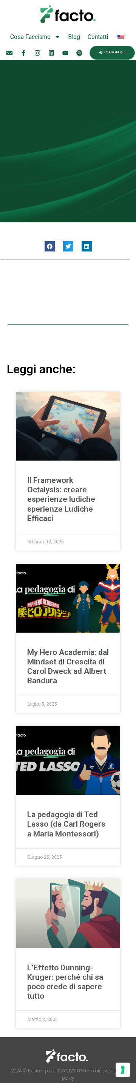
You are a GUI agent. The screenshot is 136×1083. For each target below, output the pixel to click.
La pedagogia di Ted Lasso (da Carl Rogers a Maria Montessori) (66, 824)
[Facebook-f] (23, 53)
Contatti (98, 36)
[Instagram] (37, 53)
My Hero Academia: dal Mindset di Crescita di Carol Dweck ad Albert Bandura (68, 667)
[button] (50, 246)
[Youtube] (65, 53)
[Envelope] (9, 53)
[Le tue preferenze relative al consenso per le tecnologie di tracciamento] (123, 1070)
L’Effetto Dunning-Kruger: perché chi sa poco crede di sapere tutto (65, 982)
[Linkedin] (51, 53)
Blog (74, 36)
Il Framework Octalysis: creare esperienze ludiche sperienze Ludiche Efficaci (61, 499)
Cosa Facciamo (30, 36)
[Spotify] (79, 53)
